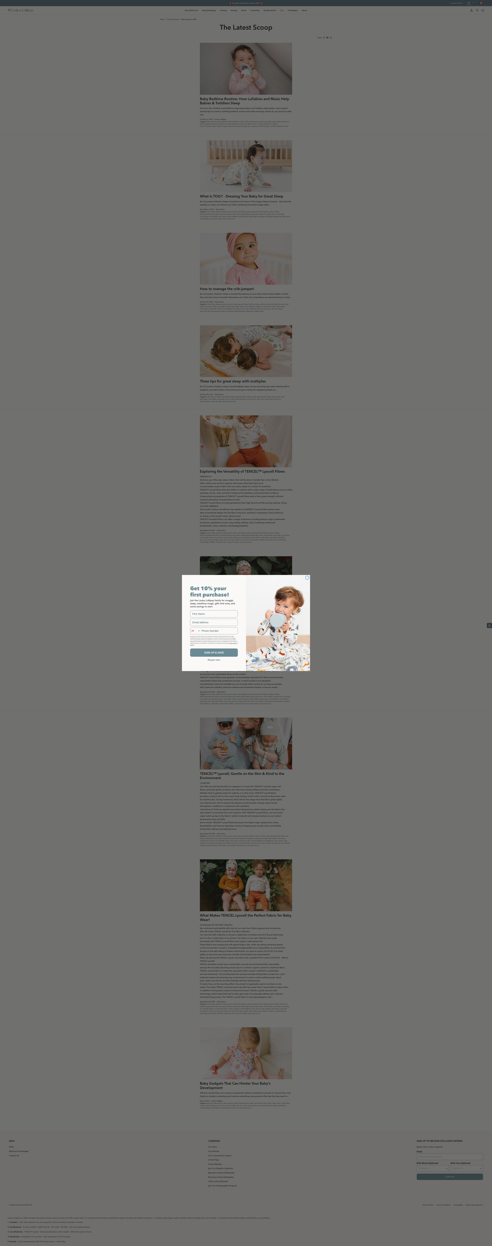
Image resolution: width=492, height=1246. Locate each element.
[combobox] (195, 630)
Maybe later (214, 660)
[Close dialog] (307, 578)
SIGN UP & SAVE (214, 652)
